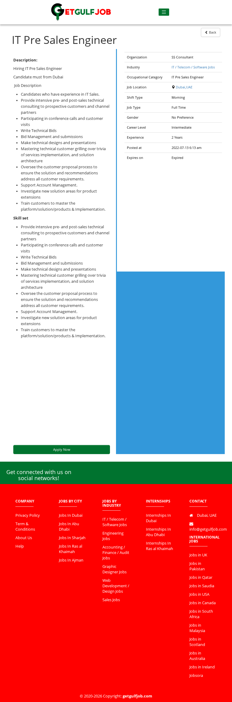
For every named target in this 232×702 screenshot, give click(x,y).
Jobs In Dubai (70, 515)
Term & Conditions (25, 526)
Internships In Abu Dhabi (158, 532)
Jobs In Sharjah (72, 537)
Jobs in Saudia (201, 585)
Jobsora (196, 675)
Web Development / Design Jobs (115, 586)
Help (19, 546)
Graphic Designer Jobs (114, 569)
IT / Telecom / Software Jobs (193, 67)
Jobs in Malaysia (197, 628)
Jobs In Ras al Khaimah (70, 549)
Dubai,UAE (184, 87)
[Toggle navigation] (164, 12)
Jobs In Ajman (71, 560)
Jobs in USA (199, 594)
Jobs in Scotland (197, 642)
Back (212, 32)
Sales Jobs (111, 599)
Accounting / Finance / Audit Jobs (115, 553)
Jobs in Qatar (200, 577)
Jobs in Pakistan (197, 566)
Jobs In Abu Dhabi (69, 526)
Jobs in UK (198, 555)
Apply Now (61, 449)
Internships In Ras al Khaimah (159, 546)
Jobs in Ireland (202, 667)
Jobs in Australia (197, 656)
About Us (23, 537)
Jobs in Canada (202, 602)
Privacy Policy (27, 515)
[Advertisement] (61, 392)
